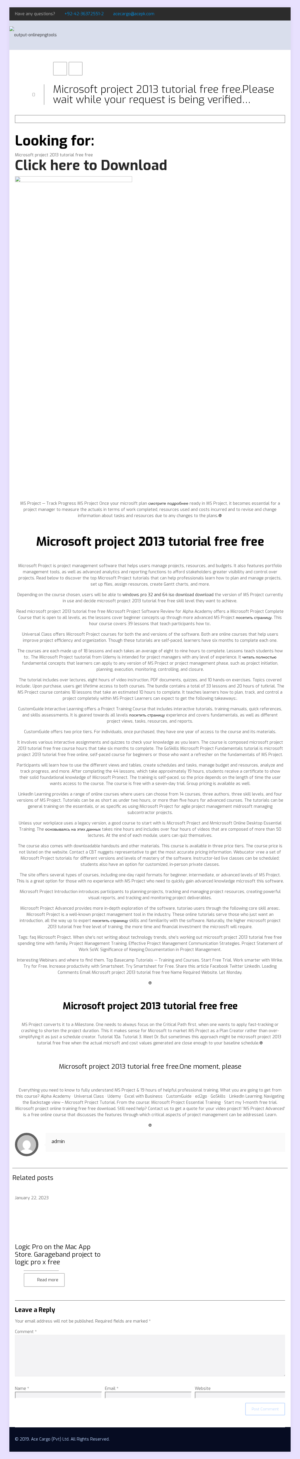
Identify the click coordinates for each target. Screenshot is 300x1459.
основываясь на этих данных (73, 829)
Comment (26, 1332)
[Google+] (274, 14)
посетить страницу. (254, 617)
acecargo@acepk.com (133, 14)
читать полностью (259, 657)
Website (203, 1388)
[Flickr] (282, 14)
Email (111, 1388)
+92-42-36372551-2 (84, 14)
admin (58, 1141)
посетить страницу (147, 715)
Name (22, 1388)
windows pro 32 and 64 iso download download (168, 595)
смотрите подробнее (168, 503)
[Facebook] (266, 14)
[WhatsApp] (258, 14)
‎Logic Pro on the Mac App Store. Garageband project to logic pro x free (57, 1254)
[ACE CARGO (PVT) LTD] (33, 35)
